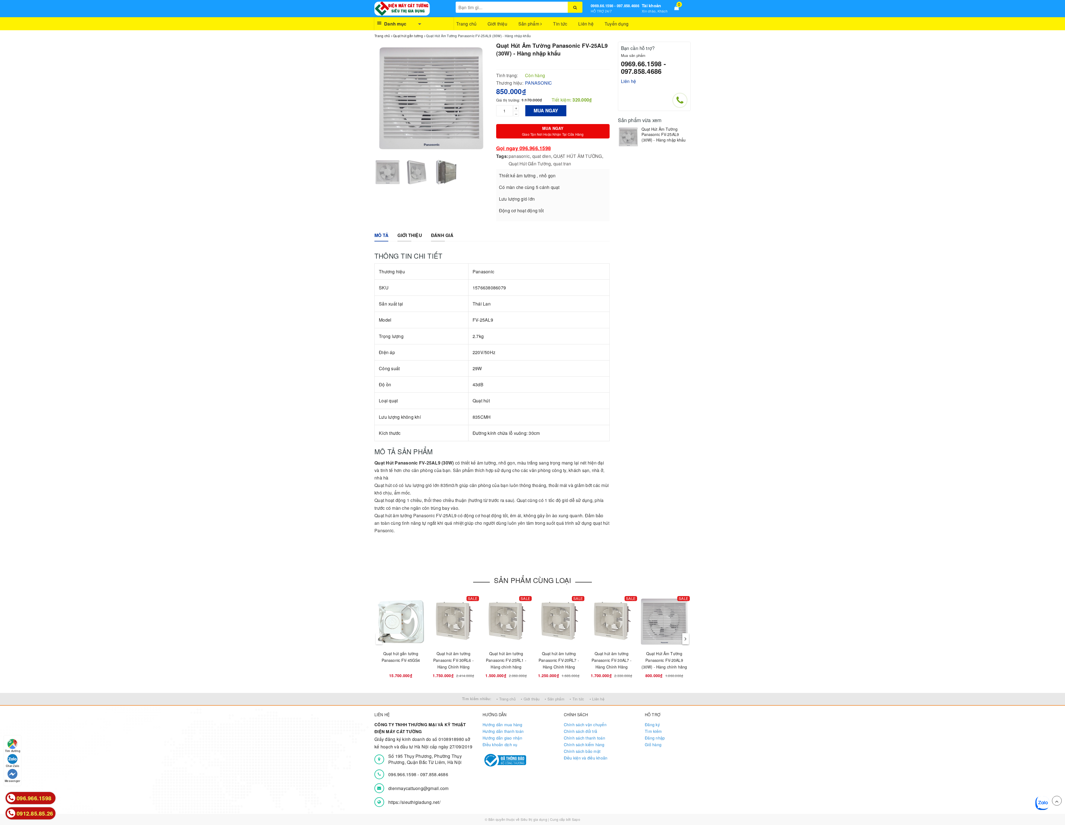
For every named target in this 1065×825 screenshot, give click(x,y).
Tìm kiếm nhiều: (476, 698)
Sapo (576, 819)
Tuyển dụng (617, 24)
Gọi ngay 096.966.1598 (523, 148)
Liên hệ (586, 24)
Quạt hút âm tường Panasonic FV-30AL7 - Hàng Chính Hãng (612, 660)
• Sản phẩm (554, 699)
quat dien (541, 156)
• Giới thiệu (530, 699)
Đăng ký (652, 724)
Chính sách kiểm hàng (584, 744)
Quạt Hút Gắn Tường (530, 163)
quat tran (562, 163)
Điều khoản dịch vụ (500, 744)
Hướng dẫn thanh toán (503, 731)
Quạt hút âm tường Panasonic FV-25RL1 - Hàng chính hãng (506, 660)
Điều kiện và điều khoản (586, 758)
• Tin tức (577, 699)
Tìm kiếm (653, 731)
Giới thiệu (497, 24)
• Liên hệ (597, 699)
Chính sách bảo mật (582, 751)
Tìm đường (12, 751)
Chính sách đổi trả (580, 731)
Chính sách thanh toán (584, 738)
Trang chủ (466, 24)
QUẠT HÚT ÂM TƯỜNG (577, 156)
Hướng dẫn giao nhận (502, 738)
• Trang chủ (506, 699)
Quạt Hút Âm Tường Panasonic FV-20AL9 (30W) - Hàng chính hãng (664, 660)
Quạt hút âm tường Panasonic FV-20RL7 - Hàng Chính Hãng (559, 660)
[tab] (381, 235)
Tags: (502, 156)
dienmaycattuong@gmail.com (418, 788)
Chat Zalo (12, 766)
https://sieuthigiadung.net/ (414, 802)
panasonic (519, 156)
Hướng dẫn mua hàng (503, 724)
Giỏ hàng (653, 744)
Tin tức (560, 24)
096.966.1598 (402, 774)
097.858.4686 (434, 774)
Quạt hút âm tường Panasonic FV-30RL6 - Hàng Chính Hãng (453, 660)
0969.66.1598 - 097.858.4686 (615, 5)
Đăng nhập (655, 738)
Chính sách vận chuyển (585, 724)
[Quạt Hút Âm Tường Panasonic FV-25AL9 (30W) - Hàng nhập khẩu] (628, 137)
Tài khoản (651, 5)
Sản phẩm (529, 24)
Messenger (12, 781)
